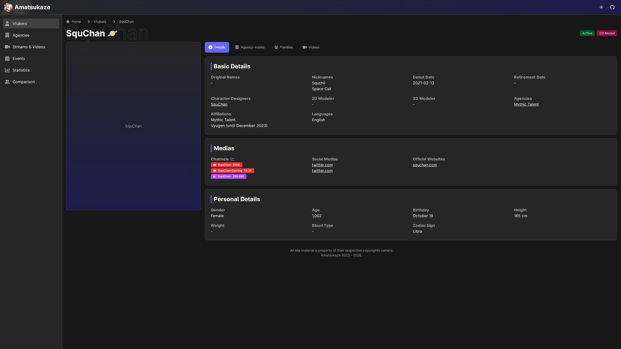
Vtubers (100, 21)
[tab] (217, 47)
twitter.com (322, 164)
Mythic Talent (526, 104)
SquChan (85, 33)
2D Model (607, 33)
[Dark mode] (601, 7)
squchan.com (425, 164)
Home (76, 21)
